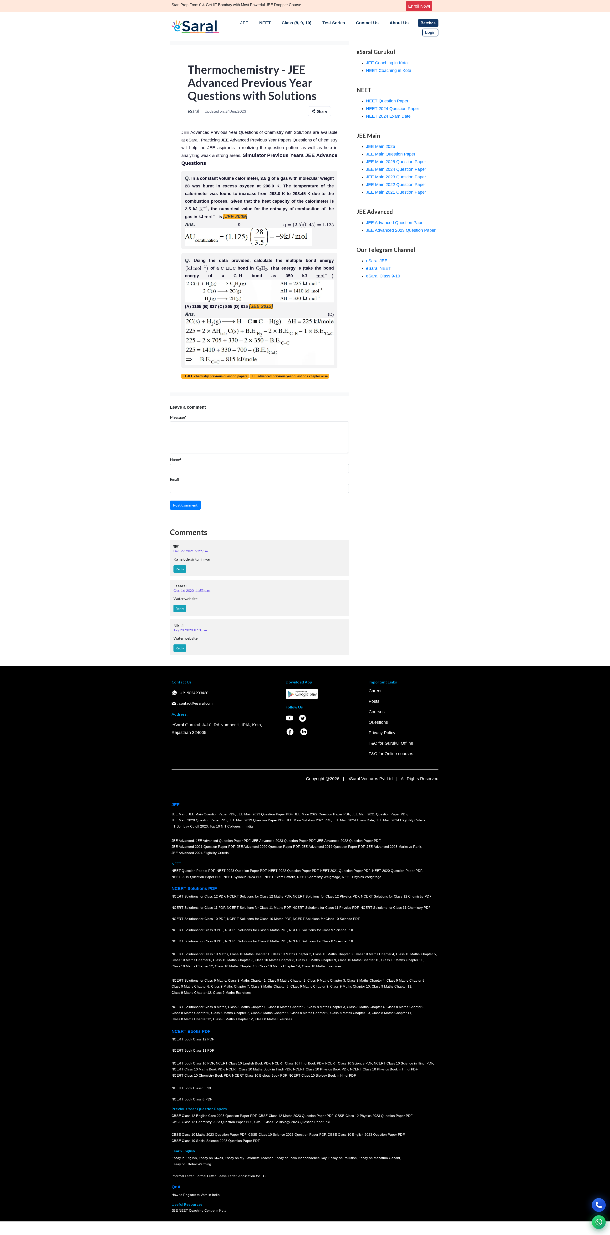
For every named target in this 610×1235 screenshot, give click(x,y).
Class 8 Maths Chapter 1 (247, 1007)
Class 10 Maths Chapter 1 (249, 954)
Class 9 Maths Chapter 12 (191, 992)
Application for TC (251, 1176)
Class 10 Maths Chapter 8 (274, 960)
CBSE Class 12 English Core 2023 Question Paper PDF (214, 1116)
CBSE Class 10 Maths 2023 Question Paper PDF (209, 1134)
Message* (178, 417)
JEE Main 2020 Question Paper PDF (199, 820)
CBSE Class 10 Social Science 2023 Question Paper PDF (216, 1141)
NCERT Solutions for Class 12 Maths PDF (259, 896)
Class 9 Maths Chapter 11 (391, 986)
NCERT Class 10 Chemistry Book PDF (201, 1075)
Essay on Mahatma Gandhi (379, 1158)
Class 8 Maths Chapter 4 (366, 1007)
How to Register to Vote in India (196, 1195)
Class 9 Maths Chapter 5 (405, 980)
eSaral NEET (378, 268)
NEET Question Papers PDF (193, 871)
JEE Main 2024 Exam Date (353, 820)
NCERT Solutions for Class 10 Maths (200, 954)
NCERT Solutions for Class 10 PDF (198, 919)
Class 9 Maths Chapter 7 (230, 986)
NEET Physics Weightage (361, 877)
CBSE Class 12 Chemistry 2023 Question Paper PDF (212, 1122)
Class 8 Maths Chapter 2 (286, 1007)
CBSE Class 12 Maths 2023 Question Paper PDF (296, 1116)
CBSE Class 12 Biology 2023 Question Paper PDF (292, 1122)
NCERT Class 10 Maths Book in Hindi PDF (258, 1069)
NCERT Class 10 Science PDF (348, 1063)
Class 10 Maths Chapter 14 (279, 966)
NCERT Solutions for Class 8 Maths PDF (256, 941)
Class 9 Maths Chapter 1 (247, 980)
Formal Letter (205, 1176)
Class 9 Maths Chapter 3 (326, 980)
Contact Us (367, 22)
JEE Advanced (183, 841)
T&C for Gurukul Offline (391, 743)
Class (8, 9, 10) (296, 22)
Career (375, 690)
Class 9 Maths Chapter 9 (309, 986)
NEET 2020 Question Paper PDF (397, 871)
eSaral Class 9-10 (383, 276)
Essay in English (184, 1158)
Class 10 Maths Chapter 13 (235, 966)
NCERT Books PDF (191, 1031)
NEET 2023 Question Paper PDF (242, 871)
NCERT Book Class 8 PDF (192, 1099)
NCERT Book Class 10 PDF (193, 1063)
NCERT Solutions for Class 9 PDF (197, 930)
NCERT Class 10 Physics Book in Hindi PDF (383, 1069)
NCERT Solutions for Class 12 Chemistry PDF (396, 896)
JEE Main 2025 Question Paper (396, 161)
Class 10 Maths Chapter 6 (191, 960)
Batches (428, 23)
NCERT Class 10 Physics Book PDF (320, 1069)
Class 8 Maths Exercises (273, 1019)
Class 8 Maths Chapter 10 (350, 1013)
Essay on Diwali (211, 1158)
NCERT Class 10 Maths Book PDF (198, 1069)
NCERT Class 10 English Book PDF (243, 1063)
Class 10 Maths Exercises (321, 966)
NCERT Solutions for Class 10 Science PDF (326, 919)
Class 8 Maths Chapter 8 (270, 1013)
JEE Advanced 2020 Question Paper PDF (268, 846)
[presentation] (203, 208)
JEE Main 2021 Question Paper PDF (379, 814)
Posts (374, 701)
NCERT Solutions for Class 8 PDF (197, 941)
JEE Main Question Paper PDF (211, 814)
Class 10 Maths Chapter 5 (416, 954)
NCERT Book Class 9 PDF (192, 1088)
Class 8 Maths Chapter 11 (391, 1013)
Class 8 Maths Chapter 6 (190, 1013)
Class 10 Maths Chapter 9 (316, 960)
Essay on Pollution (342, 1158)
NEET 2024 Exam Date (388, 116)
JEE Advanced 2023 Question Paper (401, 230)
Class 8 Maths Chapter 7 (230, 1013)
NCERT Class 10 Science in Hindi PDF (403, 1063)
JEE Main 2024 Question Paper (396, 169)
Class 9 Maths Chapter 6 (190, 986)
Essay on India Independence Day (300, 1158)
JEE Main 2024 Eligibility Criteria (401, 820)
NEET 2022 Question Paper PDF (293, 871)
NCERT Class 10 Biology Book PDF (259, 1075)
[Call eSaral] (599, 1205)
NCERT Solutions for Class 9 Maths (199, 980)
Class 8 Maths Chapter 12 (191, 1019)
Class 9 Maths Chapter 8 (270, 986)
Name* (175, 459)
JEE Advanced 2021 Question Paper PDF (203, 846)
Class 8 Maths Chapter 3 (326, 1007)
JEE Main (179, 814)
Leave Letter (227, 1176)
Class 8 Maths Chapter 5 (405, 1007)
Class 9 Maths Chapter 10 (350, 986)
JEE (244, 22)
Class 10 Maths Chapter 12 (192, 966)
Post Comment (185, 505)
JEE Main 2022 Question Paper (396, 184)
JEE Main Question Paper (390, 154)
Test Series (333, 22)
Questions (378, 722)
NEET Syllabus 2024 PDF (243, 877)
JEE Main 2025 (380, 146)
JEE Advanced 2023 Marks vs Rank (393, 846)
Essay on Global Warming (191, 1164)
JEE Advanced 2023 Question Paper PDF (283, 841)
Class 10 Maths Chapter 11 (402, 960)
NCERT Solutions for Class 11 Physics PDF (325, 907)
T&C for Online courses (391, 753)
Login (430, 32)
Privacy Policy (382, 732)
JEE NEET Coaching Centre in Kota (199, 1210)
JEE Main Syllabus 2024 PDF (308, 820)
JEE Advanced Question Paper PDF (223, 841)
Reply (180, 569)
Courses (377, 711)
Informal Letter (182, 1176)
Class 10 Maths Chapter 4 (374, 954)
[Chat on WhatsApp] (599, 1222)
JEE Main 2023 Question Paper (396, 177)
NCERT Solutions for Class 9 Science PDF (321, 930)
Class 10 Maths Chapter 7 (233, 960)
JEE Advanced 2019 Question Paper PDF (333, 846)
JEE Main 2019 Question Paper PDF (257, 820)
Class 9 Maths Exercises (232, 992)
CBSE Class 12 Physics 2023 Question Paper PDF (373, 1116)
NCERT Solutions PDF (194, 888)
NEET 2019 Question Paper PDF (197, 877)
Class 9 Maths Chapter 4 (366, 980)
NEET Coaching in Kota (388, 70)
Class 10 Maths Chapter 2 (291, 954)
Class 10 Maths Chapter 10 (358, 960)
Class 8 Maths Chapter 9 (309, 1013)
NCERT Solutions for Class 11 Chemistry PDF (396, 907)
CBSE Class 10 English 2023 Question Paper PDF (366, 1134)
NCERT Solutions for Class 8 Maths (199, 1007)
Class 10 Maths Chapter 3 (333, 954)
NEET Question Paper (387, 101)
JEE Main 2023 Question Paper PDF (264, 814)
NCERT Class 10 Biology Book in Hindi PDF (322, 1075)
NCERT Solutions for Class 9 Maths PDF (256, 930)
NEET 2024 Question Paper (392, 108)
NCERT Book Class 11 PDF (193, 1050)
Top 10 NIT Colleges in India (231, 826)
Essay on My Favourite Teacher (249, 1158)
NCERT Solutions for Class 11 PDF (198, 907)
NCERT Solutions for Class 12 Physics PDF (326, 896)
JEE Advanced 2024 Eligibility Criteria (200, 853)
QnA (176, 1187)
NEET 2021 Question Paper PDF (345, 871)
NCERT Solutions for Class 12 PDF (198, 896)
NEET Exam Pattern (279, 877)
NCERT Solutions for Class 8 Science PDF (321, 941)
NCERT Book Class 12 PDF (193, 1039)
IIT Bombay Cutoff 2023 (190, 826)
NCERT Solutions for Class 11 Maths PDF (258, 907)
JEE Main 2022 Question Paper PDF (322, 814)
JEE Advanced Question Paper (395, 222)
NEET (265, 22)
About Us (399, 22)
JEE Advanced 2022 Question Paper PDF (348, 841)
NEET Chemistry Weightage (318, 877)
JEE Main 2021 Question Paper (396, 192)
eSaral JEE (376, 260)
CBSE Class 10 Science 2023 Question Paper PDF (287, 1134)
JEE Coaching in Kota (387, 62)
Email (174, 479)
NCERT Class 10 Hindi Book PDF (297, 1063)
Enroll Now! (419, 6)
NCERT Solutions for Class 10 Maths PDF (259, 919)
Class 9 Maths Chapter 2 (286, 980)
